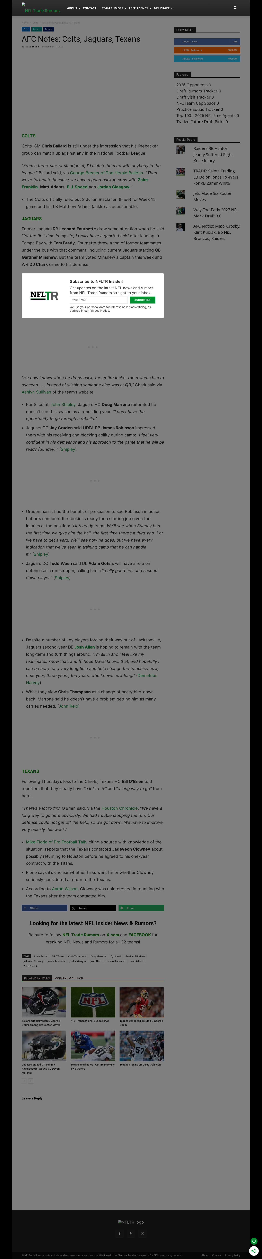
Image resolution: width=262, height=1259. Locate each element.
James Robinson (56, 961)
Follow (232, 50)
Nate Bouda (32, 46)
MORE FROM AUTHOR (69, 978)
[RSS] (131, 1234)
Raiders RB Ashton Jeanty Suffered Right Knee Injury (213, 154)
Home (25, 22)
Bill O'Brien (58, 956)
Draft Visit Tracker (193, 97)
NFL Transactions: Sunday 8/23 (90, 1020)
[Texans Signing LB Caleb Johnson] (142, 1046)
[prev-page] (24, 1081)
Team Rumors (112, 8)
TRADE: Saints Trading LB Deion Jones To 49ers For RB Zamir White (215, 177)
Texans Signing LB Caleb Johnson (140, 1064)
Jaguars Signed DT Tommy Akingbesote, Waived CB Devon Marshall (41, 1068)
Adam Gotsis (40, 956)
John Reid (68, 706)
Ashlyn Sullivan (36, 392)
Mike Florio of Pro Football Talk (56, 842)
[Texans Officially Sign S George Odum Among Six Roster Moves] (44, 1002)
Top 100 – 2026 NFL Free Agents (206, 115)
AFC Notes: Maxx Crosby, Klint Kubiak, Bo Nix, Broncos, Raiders (216, 232)
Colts (35, 22)
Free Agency (138, 8)
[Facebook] (119, 1234)
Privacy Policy (232, 1255)
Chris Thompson (77, 956)
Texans (48, 29)
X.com (112, 934)
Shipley (68, 449)
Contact (89, 8)
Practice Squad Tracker (198, 109)
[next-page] (30, 1081)
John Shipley (63, 404)
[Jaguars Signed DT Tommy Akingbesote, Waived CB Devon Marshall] (44, 1046)
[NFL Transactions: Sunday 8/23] (93, 1002)
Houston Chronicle (120, 808)
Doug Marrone (98, 956)
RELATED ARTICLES (37, 978)
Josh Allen (84, 647)
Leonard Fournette (116, 961)
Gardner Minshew (135, 956)
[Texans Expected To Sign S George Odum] (142, 1002)
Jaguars (36, 29)
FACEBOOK (140, 934)
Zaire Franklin (31, 966)
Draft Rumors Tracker (196, 91)
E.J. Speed (77, 186)
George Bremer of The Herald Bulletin (106, 172)
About (72, 8)
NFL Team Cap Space (196, 103)
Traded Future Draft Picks (200, 121)
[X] (142, 1234)
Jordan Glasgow (113, 186)
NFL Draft (161, 8)
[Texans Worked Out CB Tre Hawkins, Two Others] (93, 1046)
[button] (235, 8)
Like (235, 41)
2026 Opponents (192, 85)
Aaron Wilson (65, 888)
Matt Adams (136, 961)
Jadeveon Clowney (33, 961)
